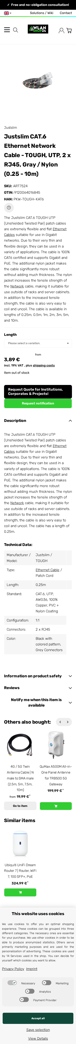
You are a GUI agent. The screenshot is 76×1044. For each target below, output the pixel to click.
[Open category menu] (7, 30)
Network (17, 286)
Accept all (38, 1018)
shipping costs (44, 365)
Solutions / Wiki (41, 13)
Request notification (38, 403)
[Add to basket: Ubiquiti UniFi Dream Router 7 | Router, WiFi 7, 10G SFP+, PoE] (20, 892)
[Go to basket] (69, 31)
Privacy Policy (13, 969)
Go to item (20, 806)
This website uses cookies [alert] (38, 913)
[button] (38, 421)
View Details (38, 1038)
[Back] (60, 722)
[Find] (15, 30)
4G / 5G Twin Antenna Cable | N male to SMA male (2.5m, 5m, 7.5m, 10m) (20, 778)
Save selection (38, 1030)
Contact (66, 13)
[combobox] (38, 343)
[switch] (12, 982)
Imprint (31, 969)
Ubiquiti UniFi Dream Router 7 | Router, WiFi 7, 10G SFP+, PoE (20, 871)
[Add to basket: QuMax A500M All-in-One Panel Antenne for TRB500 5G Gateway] (56, 806)
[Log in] (61, 31)
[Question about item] (9, 208)
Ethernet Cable (47, 570)
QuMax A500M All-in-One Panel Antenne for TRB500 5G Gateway (56, 775)
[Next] (68, 722)
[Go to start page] (38, 30)
